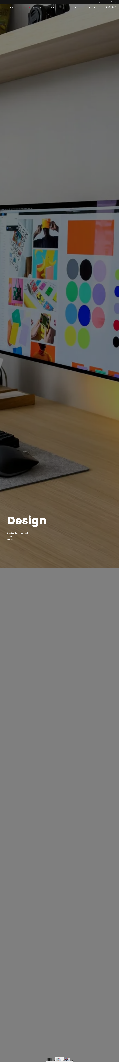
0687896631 (86, 2)
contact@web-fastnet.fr (102, 2)
